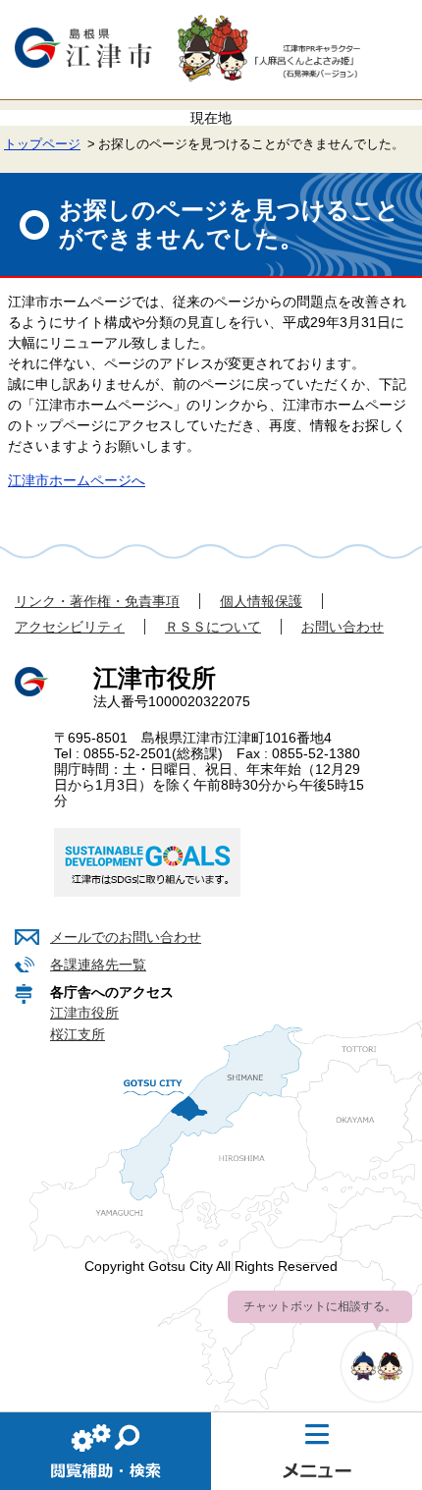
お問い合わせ (342, 627)
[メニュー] (316, 1450)
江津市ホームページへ (76, 480)
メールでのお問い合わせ (125, 937)
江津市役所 (84, 1013)
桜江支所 (77, 1034)
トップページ (42, 144)
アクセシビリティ (70, 627)
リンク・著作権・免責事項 (97, 601)
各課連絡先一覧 (98, 964)
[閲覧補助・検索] (105, 1450)
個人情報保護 (261, 601)
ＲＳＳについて (213, 627)
